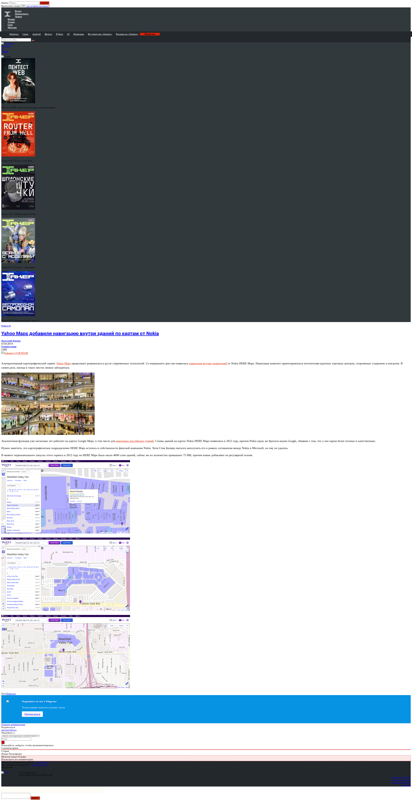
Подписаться (32, 714)
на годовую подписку (38, 6)
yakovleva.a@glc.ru (39, 765)
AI (68, 34)
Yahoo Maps (63, 363)
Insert (35, 798)
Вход (408, 4)
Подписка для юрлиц (401, 780)
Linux (25, 34)
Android (36, 34)
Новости (6, 325)
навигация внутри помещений (208, 363)
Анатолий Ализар (11, 340)
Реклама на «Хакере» (127, 34)
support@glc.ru (42, 762)
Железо (48, 34)
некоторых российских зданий (135, 441)
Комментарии (8, 346)
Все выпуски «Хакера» (100, 34)
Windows (14, 34)
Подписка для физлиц (401, 777)
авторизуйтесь (9, 730)
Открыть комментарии (13, 724)
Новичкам (78, 34)
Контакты (406, 785)
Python (59, 34)
